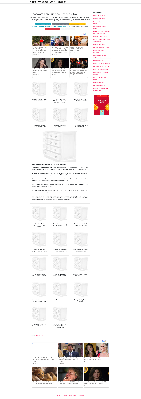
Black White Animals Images (100, 69)
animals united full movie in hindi (41, 26)
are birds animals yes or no (53, 29)
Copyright (81, 395)
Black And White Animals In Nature (100, 78)
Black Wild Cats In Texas (99, 15)
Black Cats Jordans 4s (99, 85)
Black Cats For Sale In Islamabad (99, 51)
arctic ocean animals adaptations (79, 26)
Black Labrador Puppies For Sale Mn (100, 73)
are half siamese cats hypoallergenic (60, 26)
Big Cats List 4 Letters (99, 18)
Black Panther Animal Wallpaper (101, 63)
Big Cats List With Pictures (100, 36)
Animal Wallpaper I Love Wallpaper (48, 2)
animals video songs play (67, 29)
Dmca (58, 395)
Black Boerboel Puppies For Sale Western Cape (101, 40)
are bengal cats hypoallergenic (43, 24)
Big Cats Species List (98, 82)
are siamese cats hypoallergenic (60, 24)
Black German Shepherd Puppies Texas (99, 56)
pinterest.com (39, 335)
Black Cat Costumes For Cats (101, 47)
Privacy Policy (72, 395)
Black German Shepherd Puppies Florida (99, 27)
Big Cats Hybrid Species (99, 44)
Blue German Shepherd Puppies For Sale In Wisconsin (101, 32)
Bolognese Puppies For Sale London (100, 22)
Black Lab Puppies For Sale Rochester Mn (100, 89)
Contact (65, 395)
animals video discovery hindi (77, 24)
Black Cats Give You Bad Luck (101, 66)
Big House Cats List (98, 60)
